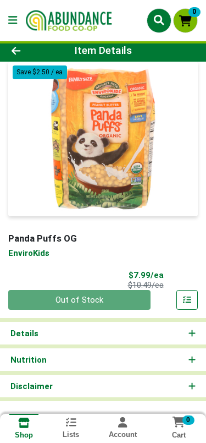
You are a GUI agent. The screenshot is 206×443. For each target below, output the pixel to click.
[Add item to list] (187, 300)
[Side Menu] (12, 20)
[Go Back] (31, 51)
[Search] (159, 20)
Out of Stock (79, 300)
